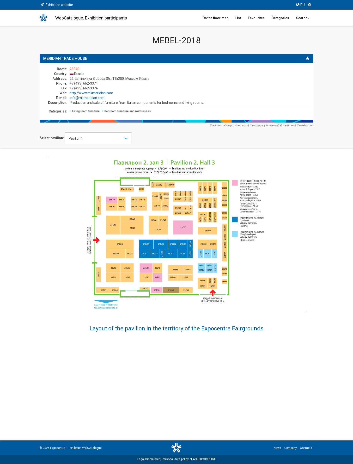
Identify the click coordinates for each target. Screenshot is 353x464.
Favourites (256, 18)
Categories (280, 18)
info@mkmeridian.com (87, 98)
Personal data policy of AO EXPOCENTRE (189, 459)
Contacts (306, 448)
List (238, 18)
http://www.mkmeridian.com (91, 93)
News (277, 448)
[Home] (46, 18)
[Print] (309, 5)
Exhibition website (59, 5)
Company (290, 448)
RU (302, 5)
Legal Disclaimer (148, 459)
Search (301, 18)
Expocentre (57, 448)
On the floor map (215, 18)
